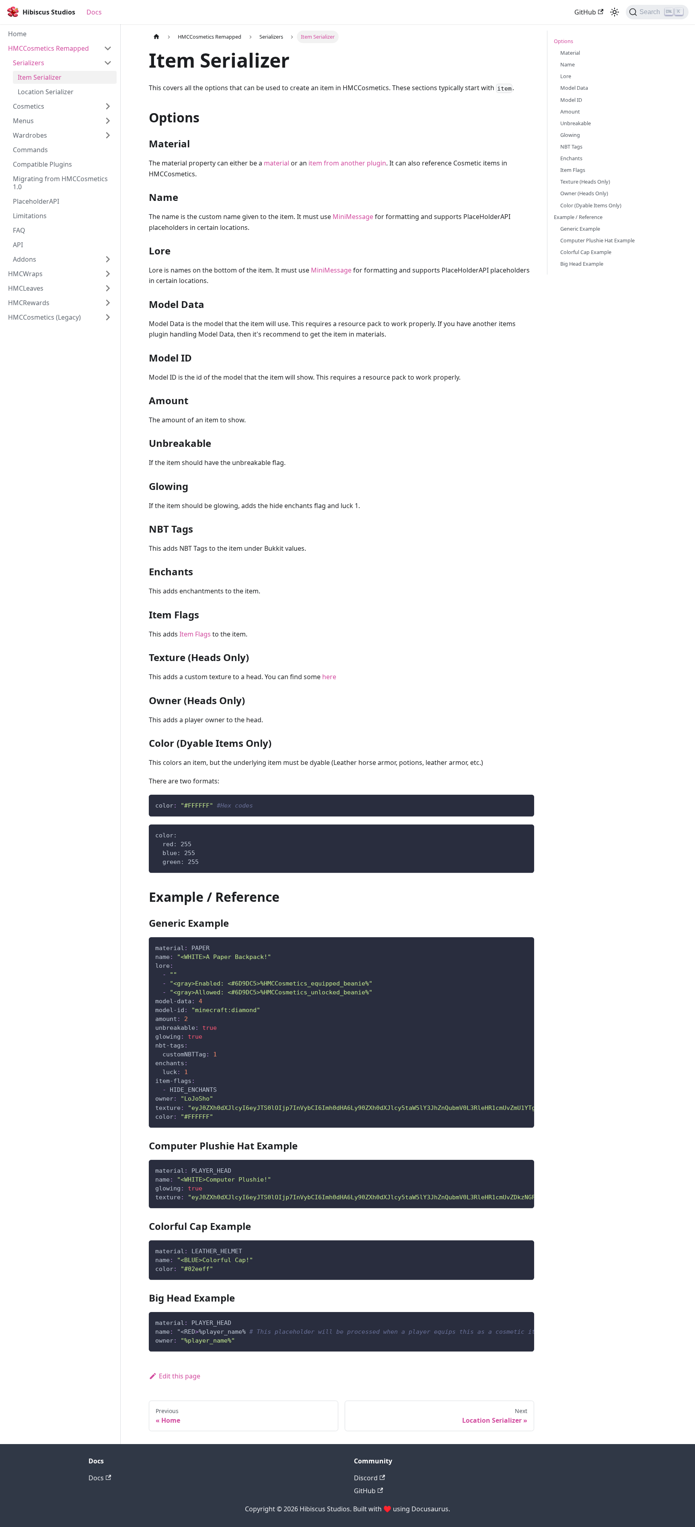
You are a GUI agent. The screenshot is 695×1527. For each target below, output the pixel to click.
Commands (30, 149)
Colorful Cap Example (585, 252)
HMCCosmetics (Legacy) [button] (44, 317)
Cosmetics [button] (28, 106)
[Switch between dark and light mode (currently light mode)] (614, 12)
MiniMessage (353, 216)
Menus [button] (23, 120)
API (18, 244)
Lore (565, 76)
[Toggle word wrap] (509, 947)
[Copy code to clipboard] (524, 804)
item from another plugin (347, 163)
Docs (94, 12)
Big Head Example (581, 263)
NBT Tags (571, 146)
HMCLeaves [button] (25, 288)
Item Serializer (40, 77)
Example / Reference (578, 217)
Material (570, 52)
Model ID (571, 99)
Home (17, 33)
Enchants (571, 158)
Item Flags (195, 634)
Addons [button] (24, 259)
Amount (570, 111)
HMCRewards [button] (28, 302)
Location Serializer (46, 91)
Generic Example (580, 228)
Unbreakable (575, 123)
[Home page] (156, 37)
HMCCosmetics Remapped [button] (48, 48)
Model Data (574, 87)
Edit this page (179, 1376)
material (276, 163)
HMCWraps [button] (25, 273)
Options (563, 41)
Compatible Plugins (42, 164)
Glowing (570, 134)
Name (567, 64)
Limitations (30, 215)
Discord (366, 1477)
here (329, 676)
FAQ (19, 230)
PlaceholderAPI (36, 201)
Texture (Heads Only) (585, 181)
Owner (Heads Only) (584, 193)
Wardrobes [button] (30, 135)
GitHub (585, 12)
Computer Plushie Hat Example (597, 240)
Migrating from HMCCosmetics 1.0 (60, 182)
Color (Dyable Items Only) (590, 205)
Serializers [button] (28, 62)
